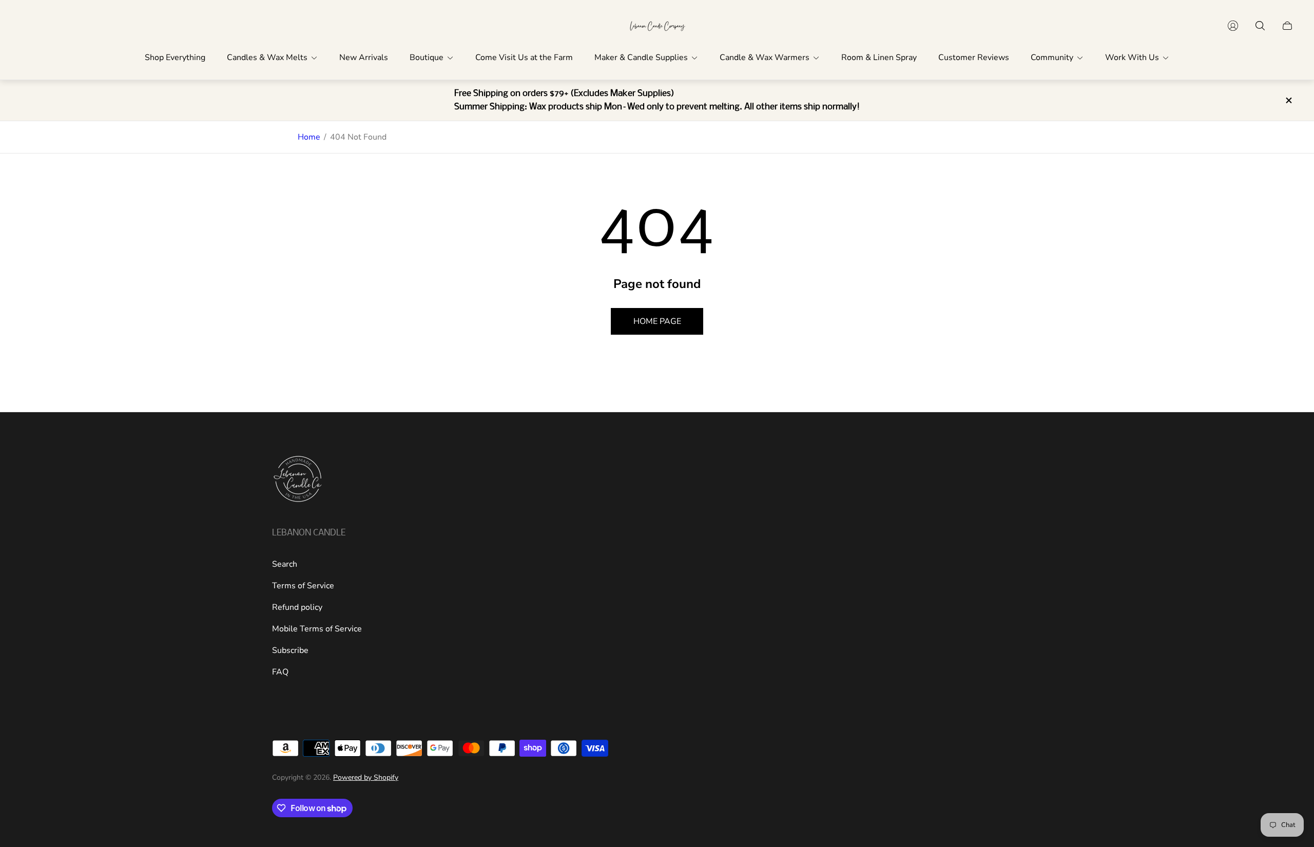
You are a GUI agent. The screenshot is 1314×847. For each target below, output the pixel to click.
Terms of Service (303, 585)
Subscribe (290, 650)
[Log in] (1233, 25)
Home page (657, 321)
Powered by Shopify (365, 777)
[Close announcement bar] (1288, 100)
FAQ (280, 672)
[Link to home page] (297, 480)
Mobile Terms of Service (317, 628)
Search (284, 564)
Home (309, 137)
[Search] (1260, 25)
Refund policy (297, 607)
